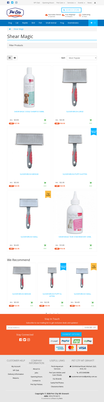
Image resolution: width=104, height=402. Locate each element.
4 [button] (57, 313)
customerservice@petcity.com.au (84, 376)
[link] (20, 339)
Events (81, 3)
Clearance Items (57, 386)
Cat (17, 23)
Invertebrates (73, 23)
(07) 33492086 (84, 372)
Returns (16, 378)
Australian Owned (54, 15)
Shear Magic (19, 29)
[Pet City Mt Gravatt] (19, 12)
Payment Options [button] (71, 334)
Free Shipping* (70, 15)
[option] (21, 286)
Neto (61, 398)
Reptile (25, 23)
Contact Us (36, 380)
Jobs (36, 373)
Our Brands (57, 379)
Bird (33, 23)
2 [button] (50, 313)
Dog (10, 23)
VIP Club (37, 3)
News (90, 3)
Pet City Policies (36, 384)
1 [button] (46, 313)
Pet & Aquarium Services (57, 367)
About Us (36, 369)
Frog (62, 23)
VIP (11, 123)
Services (70, 3)
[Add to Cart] (44, 121)
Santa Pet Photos (57, 383)
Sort (63, 58)
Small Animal (51, 23)
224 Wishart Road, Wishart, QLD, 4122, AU (84, 367)
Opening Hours (48, 3)
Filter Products (16, 45)
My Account (16, 366)
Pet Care (60, 3)
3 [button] (54, 313)
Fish (40, 23)
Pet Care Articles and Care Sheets (57, 373)
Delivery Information (16, 374)
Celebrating (86, 15)
